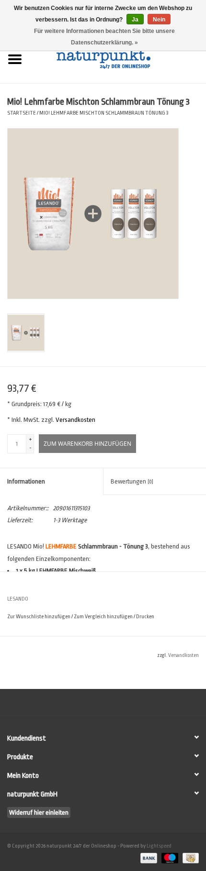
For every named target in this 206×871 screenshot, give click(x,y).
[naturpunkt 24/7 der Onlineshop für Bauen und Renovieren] (117, 58)
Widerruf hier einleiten (39, 812)
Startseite (21, 113)
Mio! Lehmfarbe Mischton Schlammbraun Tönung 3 (104, 113)
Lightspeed (159, 846)
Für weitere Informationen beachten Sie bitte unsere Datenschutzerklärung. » (104, 37)
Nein (159, 19)
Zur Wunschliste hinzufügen (38, 616)
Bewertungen (132, 481)
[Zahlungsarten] (147, 858)
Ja (135, 19)
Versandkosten (75, 419)
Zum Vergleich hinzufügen (104, 616)
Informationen (26, 481)
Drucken (145, 616)
